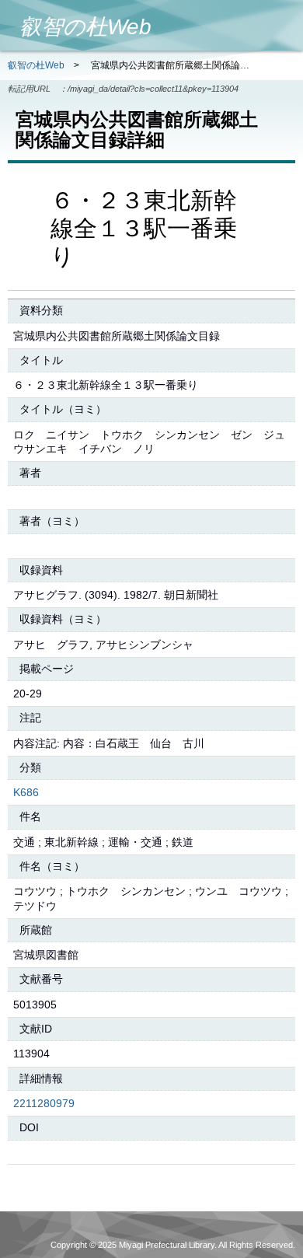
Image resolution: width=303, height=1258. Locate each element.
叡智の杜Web (36, 65)
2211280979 (44, 1103)
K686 (26, 792)
